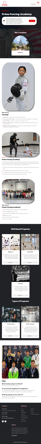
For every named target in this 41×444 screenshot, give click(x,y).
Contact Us (31, 20)
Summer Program (24, 417)
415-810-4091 (4, 414)
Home (22, 408)
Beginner (22, 410)
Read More (10, 262)
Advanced (23, 414)
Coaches (32, 412)
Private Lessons (24, 415)
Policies (32, 410)
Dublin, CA (20, 52)
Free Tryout (33, 4)
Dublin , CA (32, 408)
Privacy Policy (23, 421)
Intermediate (23, 412)
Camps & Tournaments (35, 414)
